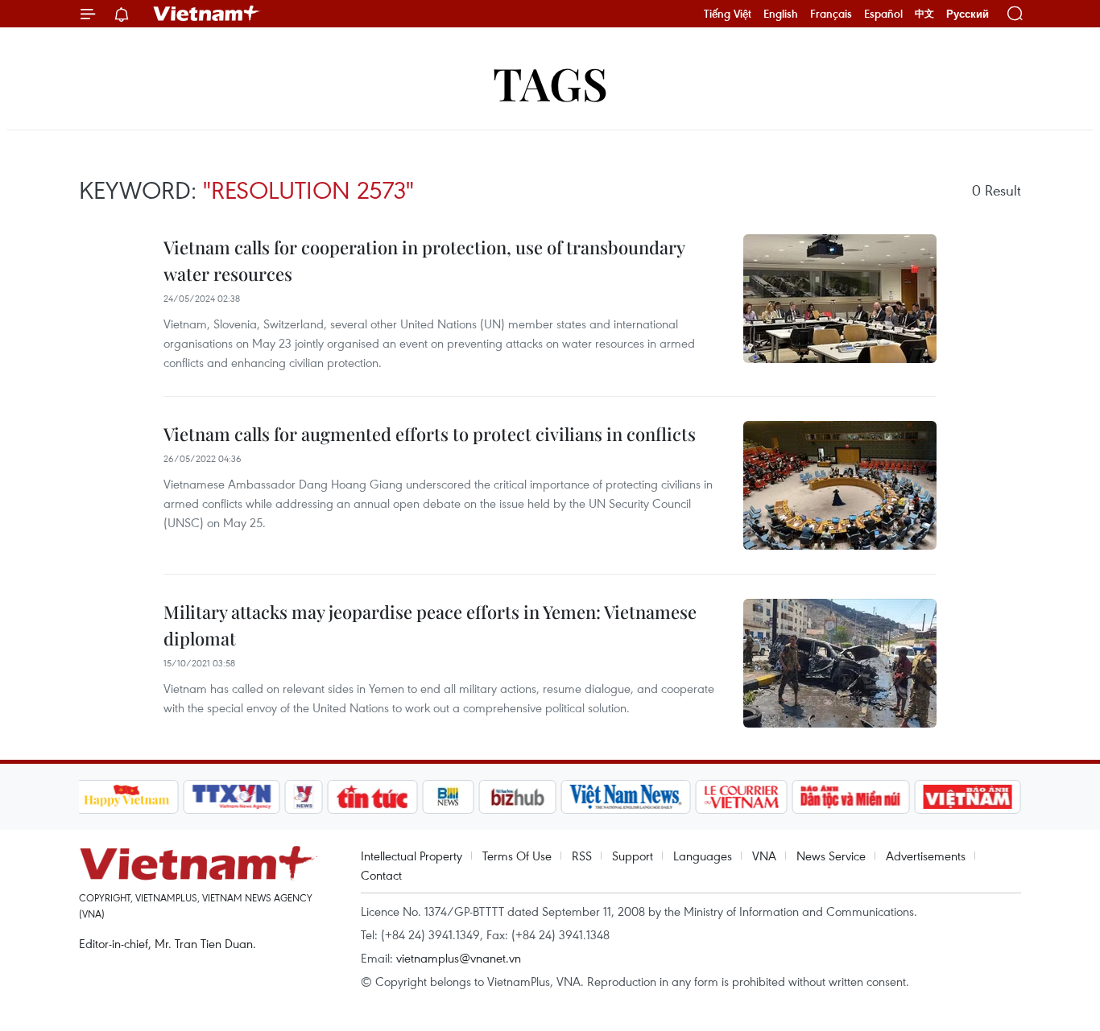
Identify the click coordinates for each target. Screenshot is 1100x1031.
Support (632, 855)
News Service (831, 855)
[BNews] (448, 797)
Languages (702, 855)
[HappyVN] (127, 797)
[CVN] (742, 797)
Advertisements (926, 855)
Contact (381, 875)
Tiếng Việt (727, 13)
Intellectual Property (411, 855)
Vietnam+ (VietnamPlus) (207, 14)
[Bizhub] (517, 797)
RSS (582, 855)
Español (883, 13)
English (780, 13)
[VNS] (626, 797)
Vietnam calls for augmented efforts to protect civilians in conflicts (429, 434)
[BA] (968, 797)
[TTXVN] (231, 797)
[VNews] (303, 797)
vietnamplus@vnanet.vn (458, 958)
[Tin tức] (372, 797)
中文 (924, 13)
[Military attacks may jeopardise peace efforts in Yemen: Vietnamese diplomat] (840, 663)
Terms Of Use (517, 855)
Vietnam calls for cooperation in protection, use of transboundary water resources (423, 260)
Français (831, 13)
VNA (764, 855)
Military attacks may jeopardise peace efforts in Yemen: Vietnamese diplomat (430, 625)
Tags (550, 82)
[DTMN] (851, 797)
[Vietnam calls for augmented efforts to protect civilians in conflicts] (840, 485)
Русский (967, 14)
